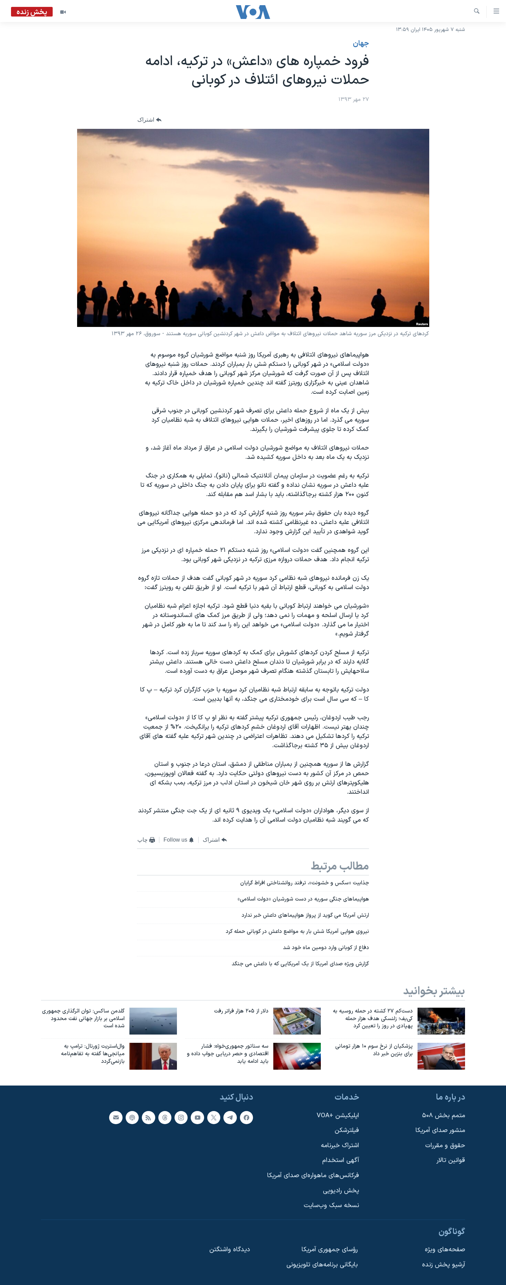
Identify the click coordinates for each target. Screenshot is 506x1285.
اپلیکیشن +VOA (338, 1115)
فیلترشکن (347, 1130)
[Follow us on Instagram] (181, 1117)
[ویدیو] (63, 12)
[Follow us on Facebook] (246, 1117)
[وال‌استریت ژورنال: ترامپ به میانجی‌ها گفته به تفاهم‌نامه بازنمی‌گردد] (153, 1056)
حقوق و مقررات (445, 1145)
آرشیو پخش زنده (443, 1264)
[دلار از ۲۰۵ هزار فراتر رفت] (297, 1021)
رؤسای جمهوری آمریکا (330, 1250)
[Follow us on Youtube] (197, 1117)
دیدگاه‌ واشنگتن (229, 1250)
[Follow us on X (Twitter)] (213, 1117)
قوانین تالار (450, 1160)
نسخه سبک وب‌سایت (331, 1205)
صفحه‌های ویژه (445, 1250)
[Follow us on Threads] (164, 1117)
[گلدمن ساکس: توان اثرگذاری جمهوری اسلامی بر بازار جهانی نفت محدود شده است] (153, 1021)
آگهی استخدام (340, 1160)
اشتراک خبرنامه (340, 1145)
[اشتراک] (115, 1117)
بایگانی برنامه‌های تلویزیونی (322, 1264)
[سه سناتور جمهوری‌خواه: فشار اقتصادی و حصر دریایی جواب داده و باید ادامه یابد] (297, 1056)
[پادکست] (132, 1117)
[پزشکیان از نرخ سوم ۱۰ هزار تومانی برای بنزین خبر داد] (441, 1056)
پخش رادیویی (341, 1190)
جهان (361, 43)
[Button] (149, 120)
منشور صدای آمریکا (440, 1130)
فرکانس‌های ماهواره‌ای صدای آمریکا (313, 1175)
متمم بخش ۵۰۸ (443, 1115)
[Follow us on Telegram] (229, 1117)
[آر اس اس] (148, 1117)
